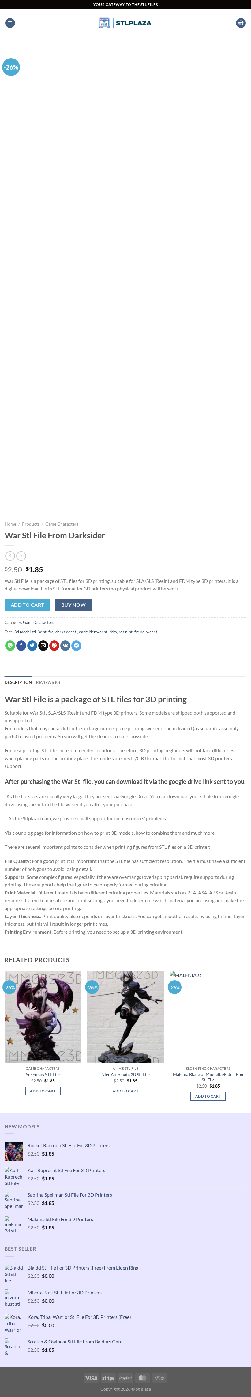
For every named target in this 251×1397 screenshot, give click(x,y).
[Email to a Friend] (43, 645)
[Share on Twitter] (32, 645)
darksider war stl (93, 631)
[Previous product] (21, 556)
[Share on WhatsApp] (10, 645)
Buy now (73, 605)
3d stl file (46, 631)
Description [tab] (18, 682)
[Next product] (10, 556)
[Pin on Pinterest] (54, 645)
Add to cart (27, 605)
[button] (10, 23)
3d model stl (25, 631)
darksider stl (66, 631)
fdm (113, 631)
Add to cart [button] (43, 1091)
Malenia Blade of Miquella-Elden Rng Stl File (208, 1077)
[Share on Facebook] (21, 645)
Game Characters (61, 524)
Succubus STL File (43, 1074)
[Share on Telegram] (76, 645)
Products (30, 524)
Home (10, 524)
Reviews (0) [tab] (48, 682)
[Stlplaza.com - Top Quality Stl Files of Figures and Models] (125, 23)
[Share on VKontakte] (65, 645)
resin (123, 631)
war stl (152, 631)
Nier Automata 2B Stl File (125, 1074)
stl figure (136, 631)
